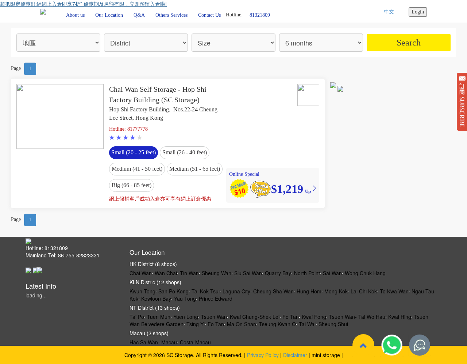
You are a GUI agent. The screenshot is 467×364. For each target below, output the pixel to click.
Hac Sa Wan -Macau (153, 342)
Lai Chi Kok (364, 291)
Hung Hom (309, 291)
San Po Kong (173, 291)
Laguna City (236, 291)
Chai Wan (141, 273)
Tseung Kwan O (277, 324)
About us (75, 15)
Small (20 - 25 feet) (133, 152)
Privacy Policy (263, 355)
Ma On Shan (241, 324)
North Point (307, 273)
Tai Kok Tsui (206, 291)
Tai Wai (307, 324)
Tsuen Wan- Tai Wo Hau (357, 316)
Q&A (139, 15)
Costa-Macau (195, 342)
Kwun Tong (142, 291)
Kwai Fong (314, 316)
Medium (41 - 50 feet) (137, 169)
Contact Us (209, 15)
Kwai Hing (399, 316)
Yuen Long (185, 316)
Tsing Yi (195, 324)
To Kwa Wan (394, 291)
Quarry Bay (278, 273)
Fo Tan (290, 316)
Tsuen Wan (214, 316)
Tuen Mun (158, 316)
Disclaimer (295, 355)
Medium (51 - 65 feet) (194, 169)
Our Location (109, 15)
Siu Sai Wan (248, 273)
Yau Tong (185, 298)
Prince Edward (215, 298)
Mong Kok (336, 291)
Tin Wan (189, 273)
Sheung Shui (333, 324)
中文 (389, 12)
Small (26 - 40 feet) (184, 152)
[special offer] (260, 188)
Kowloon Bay (156, 298)
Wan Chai (166, 273)
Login (418, 12)
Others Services (171, 15)
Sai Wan (332, 273)
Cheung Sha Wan (273, 291)
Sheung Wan (216, 273)
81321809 (260, 14)
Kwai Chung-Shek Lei (254, 316)
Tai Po (137, 316)
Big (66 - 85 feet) (131, 185)
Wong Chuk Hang (365, 273)
